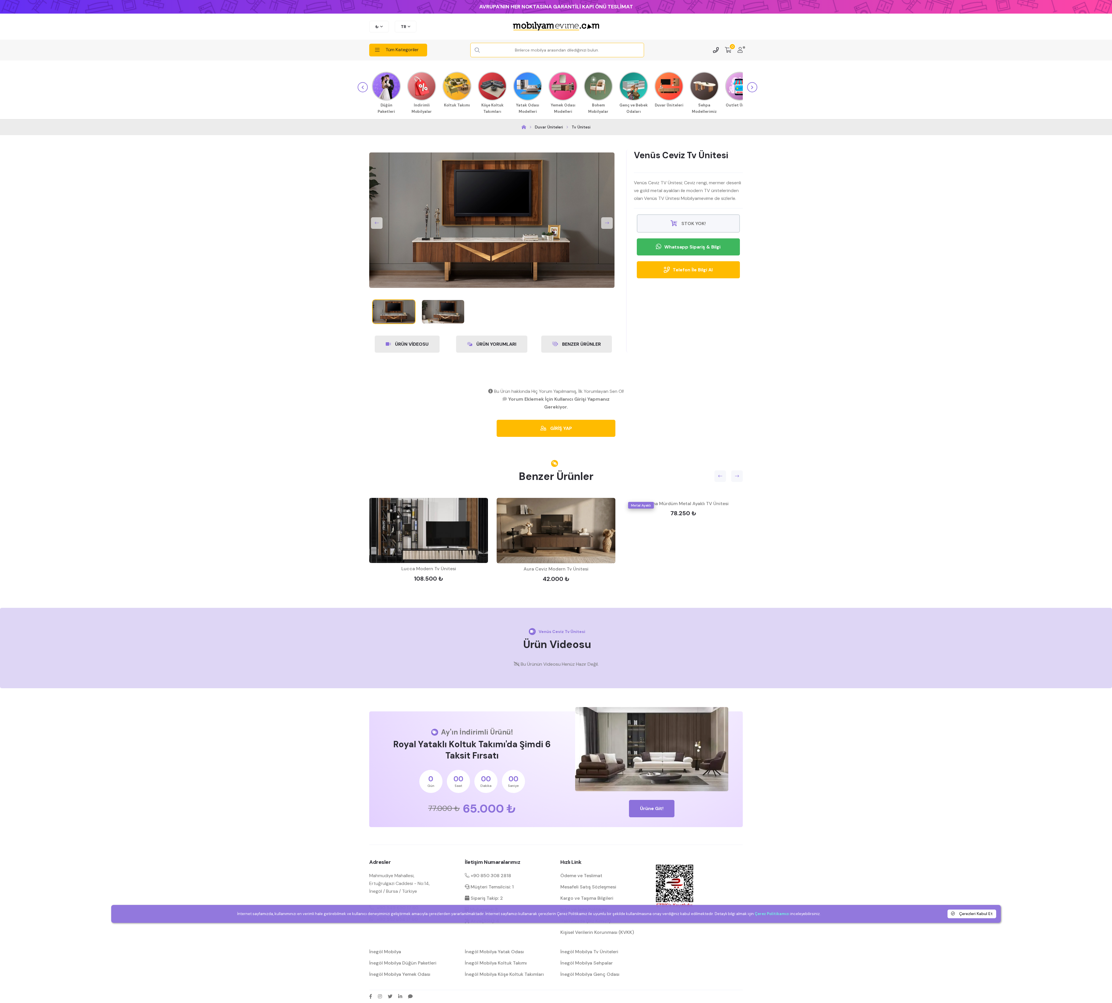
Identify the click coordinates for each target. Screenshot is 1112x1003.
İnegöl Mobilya (385, 952)
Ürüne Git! (651, 808)
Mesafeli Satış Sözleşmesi (588, 887)
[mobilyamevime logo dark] (556, 26)
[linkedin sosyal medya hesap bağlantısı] (400, 996)
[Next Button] (607, 223)
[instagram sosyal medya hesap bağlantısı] (380, 996)
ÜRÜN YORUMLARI (495, 344)
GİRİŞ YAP (560, 428)
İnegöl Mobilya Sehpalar (586, 963)
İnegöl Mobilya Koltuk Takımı (496, 963)
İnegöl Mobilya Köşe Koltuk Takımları (504, 974)
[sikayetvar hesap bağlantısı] (410, 996)
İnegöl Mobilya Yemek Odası (399, 974)
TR (403, 26)
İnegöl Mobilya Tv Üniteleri (589, 952)
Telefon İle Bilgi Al (693, 270)
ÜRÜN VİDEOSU (411, 344)
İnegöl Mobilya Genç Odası (589, 974)
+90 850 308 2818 (490, 876)
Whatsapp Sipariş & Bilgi (692, 247)
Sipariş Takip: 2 (486, 898)
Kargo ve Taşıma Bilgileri (586, 898)
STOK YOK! (693, 223)
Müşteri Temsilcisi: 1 (491, 887)
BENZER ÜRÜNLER (581, 344)
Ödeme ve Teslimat (581, 876)
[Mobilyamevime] (524, 127)
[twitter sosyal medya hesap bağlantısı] (390, 996)
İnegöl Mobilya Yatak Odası (494, 952)
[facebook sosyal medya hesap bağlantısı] (370, 996)
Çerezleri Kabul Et (975, 913)
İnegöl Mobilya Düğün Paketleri (402, 963)
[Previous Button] (377, 223)
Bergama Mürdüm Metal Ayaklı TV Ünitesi (684, 503)
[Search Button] (477, 50)
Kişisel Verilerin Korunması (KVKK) (597, 932)
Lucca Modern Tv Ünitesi (428, 569)
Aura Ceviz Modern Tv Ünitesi (556, 569)
